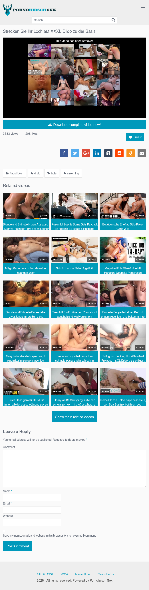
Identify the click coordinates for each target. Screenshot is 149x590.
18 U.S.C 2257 (44, 574)
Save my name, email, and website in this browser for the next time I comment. (49, 535)
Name (7, 491)
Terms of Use (82, 574)
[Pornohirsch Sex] (30, 9)
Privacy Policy (105, 574)
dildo (37, 173)
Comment (9, 447)
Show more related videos (74, 416)
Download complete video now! (76, 124)
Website (8, 516)
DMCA (64, 574)
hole (54, 173)
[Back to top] (139, 578)
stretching (73, 173)
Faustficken (16, 173)
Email (7, 503)
